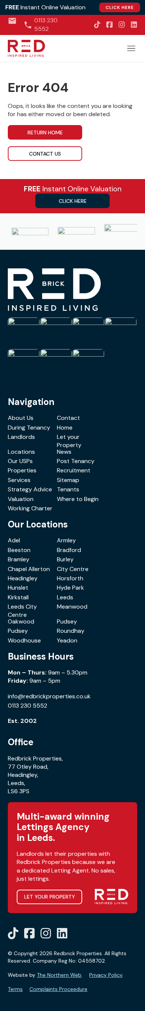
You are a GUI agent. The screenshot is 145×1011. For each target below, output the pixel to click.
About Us (20, 418)
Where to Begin (78, 499)
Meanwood (72, 606)
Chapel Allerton (29, 569)
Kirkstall (18, 597)
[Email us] (12, 20)
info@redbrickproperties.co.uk (49, 696)
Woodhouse (24, 640)
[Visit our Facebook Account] (109, 24)
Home (64, 427)
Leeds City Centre (22, 611)
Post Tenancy (75, 461)
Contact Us (45, 153)
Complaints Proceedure (58, 989)
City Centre (72, 569)
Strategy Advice (30, 489)
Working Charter (30, 508)
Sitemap (68, 480)
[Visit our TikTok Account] (97, 24)
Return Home (45, 132)
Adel (14, 540)
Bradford (69, 550)
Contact (68, 418)
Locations (21, 452)
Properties (22, 470)
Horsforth (70, 578)
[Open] (131, 48)
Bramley (18, 559)
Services (19, 480)
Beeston (19, 550)
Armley (66, 540)
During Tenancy (29, 427)
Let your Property (69, 441)
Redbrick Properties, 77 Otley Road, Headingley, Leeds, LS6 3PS (35, 775)
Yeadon (67, 640)
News (64, 452)
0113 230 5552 (27, 705)
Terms (15, 989)
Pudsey (67, 621)
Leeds (65, 597)
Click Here (120, 7)
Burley (65, 559)
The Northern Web (59, 975)
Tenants (68, 489)
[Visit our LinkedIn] (134, 24)
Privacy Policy (106, 975)
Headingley (23, 578)
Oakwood (21, 621)
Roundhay (70, 631)
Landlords (21, 437)
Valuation (20, 499)
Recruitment (73, 470)
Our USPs (20, 461)
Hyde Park (70, 587)
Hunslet (18, 587)
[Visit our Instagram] (122, 24)
